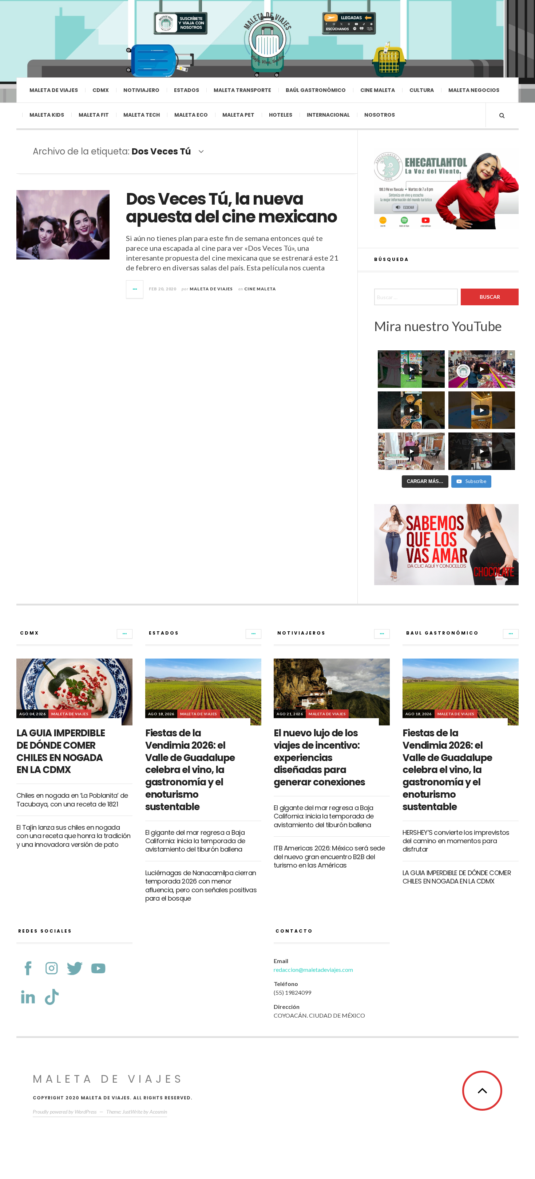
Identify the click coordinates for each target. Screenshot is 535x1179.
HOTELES (280, 114)
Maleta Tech (141, 114)
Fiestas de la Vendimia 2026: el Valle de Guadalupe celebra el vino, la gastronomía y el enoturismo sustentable (190, 770)
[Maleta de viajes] (267, 38)
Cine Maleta (377, 90)
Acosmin (158, 1111)
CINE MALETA (260, 288)
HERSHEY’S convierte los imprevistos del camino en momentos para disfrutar (456, 841)
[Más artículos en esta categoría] (124, 633)
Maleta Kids (46, 114)
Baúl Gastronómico (316, 90)
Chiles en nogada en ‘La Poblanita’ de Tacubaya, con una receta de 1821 (72, 799)
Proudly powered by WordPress (64, 1111)
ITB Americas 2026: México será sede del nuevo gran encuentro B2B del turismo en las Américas (329, 857)
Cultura (421, 90)
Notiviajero (141, 90)
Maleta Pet (238, 114)
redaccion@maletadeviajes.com (313, 969)
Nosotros (379, 114)
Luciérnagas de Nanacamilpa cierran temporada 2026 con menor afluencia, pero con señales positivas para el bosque (201, 885)
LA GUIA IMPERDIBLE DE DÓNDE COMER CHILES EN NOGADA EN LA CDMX (60, 751)
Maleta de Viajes (211, 288)
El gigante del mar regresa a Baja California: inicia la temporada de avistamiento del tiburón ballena (195, 841)
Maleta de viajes (53, 90)
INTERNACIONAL (328, 114)
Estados (186, 90)
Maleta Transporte (242, 90)
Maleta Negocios (473, 90)
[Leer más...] (135, 289)
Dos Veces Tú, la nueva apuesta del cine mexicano (231, 208)
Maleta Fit (94, 114)
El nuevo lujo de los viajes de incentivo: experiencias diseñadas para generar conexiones (319, 758)
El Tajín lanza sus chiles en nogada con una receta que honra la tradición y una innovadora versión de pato (73, 836)
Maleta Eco (191, 114)
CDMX (100, 90)
